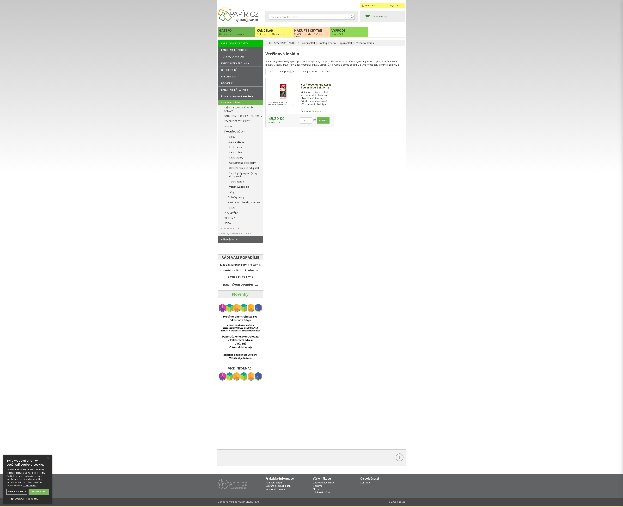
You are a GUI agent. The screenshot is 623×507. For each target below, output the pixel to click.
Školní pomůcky (327, 42)
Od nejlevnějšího (286, 71)
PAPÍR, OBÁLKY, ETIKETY (234, 43)
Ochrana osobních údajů (278, 485)
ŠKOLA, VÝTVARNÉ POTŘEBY (283, 42)
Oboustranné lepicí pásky (242, 162)
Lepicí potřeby (346, 42)
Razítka (231, 207)
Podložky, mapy (236, 197)
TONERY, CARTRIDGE (232, 56)
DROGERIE (226, 83)
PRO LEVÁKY (231, 212)
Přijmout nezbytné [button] (17, 492)
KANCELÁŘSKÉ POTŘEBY (234, 49)
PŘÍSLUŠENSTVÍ (229, 239)
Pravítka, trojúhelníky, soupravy (244, 202)
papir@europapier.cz (240, 284)
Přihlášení (370, 5)
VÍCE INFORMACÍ (240, 368)
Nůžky (231, 192)
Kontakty (365, 482)
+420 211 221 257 (240, 277)
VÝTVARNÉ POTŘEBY (232, 228)
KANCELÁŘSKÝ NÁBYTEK (234, 89)
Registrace (395, 5)
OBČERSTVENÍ (229, 69)
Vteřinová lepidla (365, 42)
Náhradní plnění (273, 482)
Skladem (326, 71)
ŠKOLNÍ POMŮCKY (234, 131)
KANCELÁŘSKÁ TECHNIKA (235, 63)
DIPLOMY (229, 217)
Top (270, 71)
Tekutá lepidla (236, 181)
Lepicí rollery (235, 152)
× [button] (48, 458)
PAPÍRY (228, 126)
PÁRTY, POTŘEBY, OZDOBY (236, 233)
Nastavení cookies (275, 489)
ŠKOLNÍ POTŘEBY (230, 102)
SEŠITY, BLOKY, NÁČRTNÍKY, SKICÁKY (239, 109)
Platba (316, 489)
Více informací (30, 485)
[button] (27, 499)
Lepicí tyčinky (236, 157)
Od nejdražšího (309, 71)
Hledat (352, 16)
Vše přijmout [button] (38, 491)
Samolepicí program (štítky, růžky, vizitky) (243, 175)
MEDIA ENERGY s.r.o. (249, 501)
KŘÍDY (227, 223)
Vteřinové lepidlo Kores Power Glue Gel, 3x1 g (316, 86)
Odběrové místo (321, 492)
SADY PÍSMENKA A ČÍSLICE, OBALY (243, 116)
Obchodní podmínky (323, 482)
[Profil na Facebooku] (399, 457)
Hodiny (231, 136)
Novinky (240, 294)
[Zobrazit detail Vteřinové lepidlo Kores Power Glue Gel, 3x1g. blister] (283, 91)
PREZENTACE (228, 76)
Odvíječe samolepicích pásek (244, 167)
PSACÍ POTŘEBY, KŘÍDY (237, 121)
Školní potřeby (309, 42)
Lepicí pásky (235, 147)
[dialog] (27, 479)
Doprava (317, 485)
